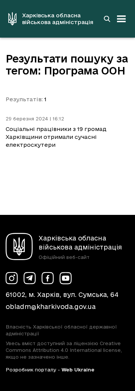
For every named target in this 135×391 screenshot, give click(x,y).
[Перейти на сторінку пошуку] (107, 19)
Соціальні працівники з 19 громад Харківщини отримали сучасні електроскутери (56, 137)
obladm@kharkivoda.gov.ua (51, 306)
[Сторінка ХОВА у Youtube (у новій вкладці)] (66, 278)
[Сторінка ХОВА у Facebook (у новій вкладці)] (48, 278)
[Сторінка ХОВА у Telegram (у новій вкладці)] (30, 278)
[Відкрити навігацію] (121, 19)
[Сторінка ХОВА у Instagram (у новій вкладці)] (12, 278)
